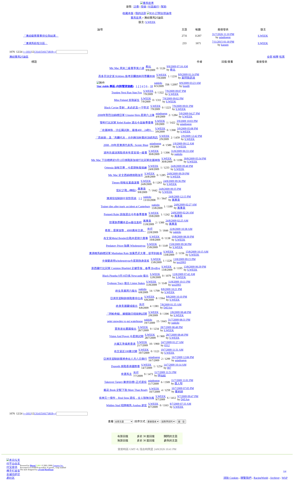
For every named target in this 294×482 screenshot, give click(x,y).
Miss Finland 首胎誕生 (127, 100)
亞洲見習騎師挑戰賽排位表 (126, 298)
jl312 (167, 345)
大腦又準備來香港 (125, 343)
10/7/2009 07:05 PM (183, 388)
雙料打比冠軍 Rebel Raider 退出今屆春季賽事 (126, 122)
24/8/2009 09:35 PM (170, 188)
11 (30, 51)
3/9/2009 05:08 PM (187, 128)
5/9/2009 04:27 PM (189, 113)
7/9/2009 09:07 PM (175, 91)
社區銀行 (153, 6)
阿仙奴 (162, 375)
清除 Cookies (230, 477)
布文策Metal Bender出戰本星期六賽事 (125, 238)
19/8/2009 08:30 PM (183, 236)
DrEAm (168, 307)
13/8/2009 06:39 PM (195, 266)
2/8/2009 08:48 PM (180, 312)
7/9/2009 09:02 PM (172, 98)
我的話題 (140, 13)
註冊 (136, 6)
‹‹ (25, 51)
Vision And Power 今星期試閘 (126, 336)
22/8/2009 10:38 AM (181, 229)
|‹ (23, 51)
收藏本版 (127, 13)
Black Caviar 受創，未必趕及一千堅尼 (126, 107)
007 (169, 367)
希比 (148, 66)
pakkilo (158, 83)
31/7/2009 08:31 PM (179, 319)
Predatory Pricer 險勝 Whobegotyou (125, 245)
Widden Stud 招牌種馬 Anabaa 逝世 (126, 405)
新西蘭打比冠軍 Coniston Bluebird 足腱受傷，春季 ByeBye (125, 268)
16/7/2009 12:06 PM (183, 357)
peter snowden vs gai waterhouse (125, 321)
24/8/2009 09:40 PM (182, 166)
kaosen (224, 44)
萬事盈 (142, 188)
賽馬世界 (136, 17)
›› (54, 51)
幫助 (163, 6)
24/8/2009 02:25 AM (177, 220)
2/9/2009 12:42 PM (191, 136)
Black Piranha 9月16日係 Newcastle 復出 (125, 275)
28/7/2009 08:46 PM (177, 334)
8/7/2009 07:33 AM (180, 403)
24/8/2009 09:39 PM (178, 173)
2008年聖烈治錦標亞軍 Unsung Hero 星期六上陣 (125, 115)
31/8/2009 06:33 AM (182, 151)
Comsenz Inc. (58, 465)
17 (46, 51)
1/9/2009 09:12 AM (183, 143)
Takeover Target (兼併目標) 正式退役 (125, 382)
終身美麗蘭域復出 (127, 305)
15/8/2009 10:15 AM (197, 251)
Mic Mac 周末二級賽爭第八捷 (126, 68)
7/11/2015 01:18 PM (223, 41)
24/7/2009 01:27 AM (172, 342)
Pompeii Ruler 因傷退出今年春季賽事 (125, 214)
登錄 (143, 6)
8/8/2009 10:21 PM (171, 289)
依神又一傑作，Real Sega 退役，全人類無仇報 (126, 397)
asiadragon (225, 37)
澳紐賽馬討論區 (18, 56)
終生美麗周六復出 (126, 290)
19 (51, 51)
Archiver (275, 477)
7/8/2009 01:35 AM (170, 304)
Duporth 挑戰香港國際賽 (125, 366)
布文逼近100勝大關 (125, 351)
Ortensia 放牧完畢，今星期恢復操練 (125, 167)
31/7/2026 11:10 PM (223, 34)
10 (27, 51)
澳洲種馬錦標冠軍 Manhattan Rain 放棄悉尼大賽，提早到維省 (125, 253)
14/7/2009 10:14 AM (175, 364)
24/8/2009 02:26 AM (182, 212)
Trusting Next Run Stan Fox (126, 92)
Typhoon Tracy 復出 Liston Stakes (126, 283)
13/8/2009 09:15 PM (184, 259)
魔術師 (179, 391)
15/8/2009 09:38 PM (180, 244)
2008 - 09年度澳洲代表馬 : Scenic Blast (125, 145)
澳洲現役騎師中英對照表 (121, 198)
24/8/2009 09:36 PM (174, 181)
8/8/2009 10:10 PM (176, 296)
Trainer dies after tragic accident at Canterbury (125, 206)
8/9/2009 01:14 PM (188, 74)
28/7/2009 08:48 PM (171, 327)
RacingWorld (261, 477)
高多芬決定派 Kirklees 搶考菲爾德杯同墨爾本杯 (126, 76)
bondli (186, 86)
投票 (282, 56)
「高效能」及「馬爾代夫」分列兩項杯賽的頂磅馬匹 (126, 137)
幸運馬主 (126, 374)
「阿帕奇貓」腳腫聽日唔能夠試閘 (126, 313)
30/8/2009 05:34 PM (195, 158)
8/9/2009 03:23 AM (190, 83)
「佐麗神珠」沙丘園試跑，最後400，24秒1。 (126, 130)
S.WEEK (150, 22)
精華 (276, 56)
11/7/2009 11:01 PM (182, 380)
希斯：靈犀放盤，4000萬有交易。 (125, 230)
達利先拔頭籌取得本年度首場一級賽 (125, 152)
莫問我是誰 (188, 77)
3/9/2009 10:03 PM (187, 121)
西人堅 (179, 383)
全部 (269, 56)
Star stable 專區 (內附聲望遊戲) (115, 86)
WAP (285, 477)
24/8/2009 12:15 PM (179, 196)
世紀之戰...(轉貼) (126, 190)
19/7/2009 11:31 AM (172, 349)
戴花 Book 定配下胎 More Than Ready (126, 390)
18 (49, 51)
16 (43, 51)
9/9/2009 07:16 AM (177, 66)
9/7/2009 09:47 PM (187, 396)
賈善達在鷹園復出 (125, 328)
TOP (284, 471)
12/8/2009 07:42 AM (183, 274)
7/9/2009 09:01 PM (182, 106)
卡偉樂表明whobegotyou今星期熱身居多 (125, 260)
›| (55, 51)
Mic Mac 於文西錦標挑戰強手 (125, 175)
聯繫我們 (246, 477)
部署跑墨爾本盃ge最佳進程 (125, 222)
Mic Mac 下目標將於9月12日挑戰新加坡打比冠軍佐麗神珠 (125, 160)
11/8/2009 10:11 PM (179, 281)
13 (35, 51)
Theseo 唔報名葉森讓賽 (125, 182)
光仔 (150, 228)
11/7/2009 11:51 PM (165, 372)
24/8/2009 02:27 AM (185, 204)
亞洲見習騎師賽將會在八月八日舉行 (125, 358)
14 (38, 51)
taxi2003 (181, 262)
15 (40, 51)
